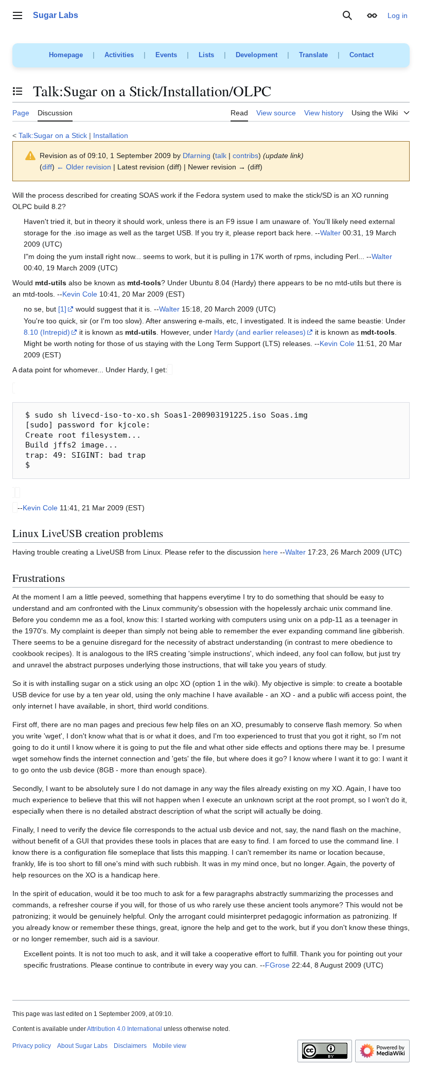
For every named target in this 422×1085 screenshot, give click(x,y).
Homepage (66, 55)
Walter (330, 233)
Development (256, 55)
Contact (361, 55)
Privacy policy (31, 1045)
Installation (110, 135)
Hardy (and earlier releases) (260, 332)
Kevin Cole (79, 294)
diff (47, 167)
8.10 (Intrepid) (47, 332)
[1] (62, 309)
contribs (245, 155)
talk (220, 155)
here (270, 552)
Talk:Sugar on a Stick (53, 135)
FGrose (277, 965)
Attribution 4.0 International (124, 1028)
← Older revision (84, 167)
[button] (17, 15)
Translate (313, 55)
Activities (119, 55)
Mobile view (169, 1045)
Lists (206, 55)
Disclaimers (130, 1045)
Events (166, 55)
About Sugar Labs (82, 1045)
